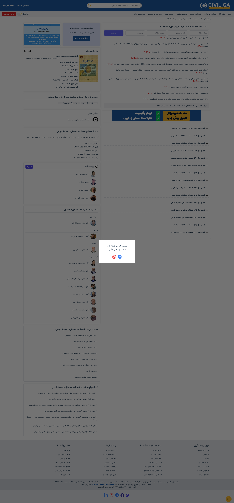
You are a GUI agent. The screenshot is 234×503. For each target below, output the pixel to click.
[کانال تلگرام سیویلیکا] (120, 257)
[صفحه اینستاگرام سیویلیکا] (114, 257)
